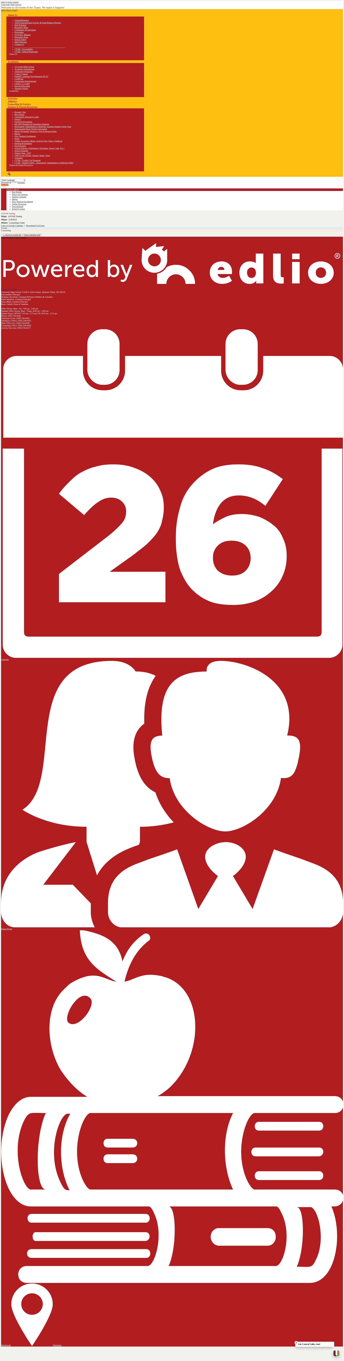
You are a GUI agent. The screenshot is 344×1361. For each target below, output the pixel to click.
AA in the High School (24, 67)
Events (4, 228)
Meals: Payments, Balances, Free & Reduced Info (36, 131)
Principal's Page (21, 37)
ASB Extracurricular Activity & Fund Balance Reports (38, 23)
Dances (18, 119)
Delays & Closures (20, 194)
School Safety (20, 39)
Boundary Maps (21, 27)
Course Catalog (21, 74)
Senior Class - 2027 (23, 153)
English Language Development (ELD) (31, 76)
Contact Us (19, 44)
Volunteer (19, 158)
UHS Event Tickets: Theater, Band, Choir (32, 155)
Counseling (6, 230)
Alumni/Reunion (22, 20)
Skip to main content (10, 2)
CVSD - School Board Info (26, 52)
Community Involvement (25, 30)
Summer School (21, 88)
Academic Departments (24, 69)
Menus (17, 134)
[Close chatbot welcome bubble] (296, 1342)
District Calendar (19, 197)
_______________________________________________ (40, 47)
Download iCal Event (35, 225)
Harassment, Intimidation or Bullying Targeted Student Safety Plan (43, 127)
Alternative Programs (24, 72)
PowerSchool (20, 146)
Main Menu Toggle (9, 10)
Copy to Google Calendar (12, 225)
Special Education (22, 86)
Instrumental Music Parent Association (31, 129)
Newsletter (19, 32)
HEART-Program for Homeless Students (32, 124)
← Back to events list (12, 235)
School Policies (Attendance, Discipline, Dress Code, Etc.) (39, 148)
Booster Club (20, 112)
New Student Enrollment (25, 136)
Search (9, 174)
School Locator (18, 209)
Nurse (17, 139)
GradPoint (19, 79)
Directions (57, 1345)
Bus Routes (19, 114)
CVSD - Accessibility (24, 49)
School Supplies (21, 151)
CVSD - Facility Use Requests (28, 160)
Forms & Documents (23, 122)
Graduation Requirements (25, 81)
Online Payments (19, 204)
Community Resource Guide (27, 117)
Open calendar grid (32, 235)
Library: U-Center (22, 84)
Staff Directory (21, 42)
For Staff (5, 185)
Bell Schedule (20, 25)
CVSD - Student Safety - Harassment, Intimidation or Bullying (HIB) (44, 163)
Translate (21, 182)
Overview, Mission (23, 35)
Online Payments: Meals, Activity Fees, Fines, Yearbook (38, 141)
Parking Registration (23, 143)
